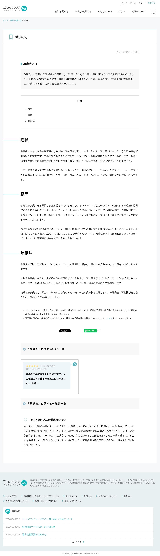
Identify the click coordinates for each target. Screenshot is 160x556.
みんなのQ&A (105, 11)
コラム (121, 11)
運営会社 (128, 496)
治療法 (31, 120)
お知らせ (15, 511)
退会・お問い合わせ (73, 501)
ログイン (152, 3)
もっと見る (76, 542)
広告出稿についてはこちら (46, 501)
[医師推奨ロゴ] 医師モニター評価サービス (41, 496)
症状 (30, 108)
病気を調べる (62, 11)
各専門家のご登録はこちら (17, 501)
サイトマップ (71, 496)
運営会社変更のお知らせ (34, 534)
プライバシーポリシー (107, 496)
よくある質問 (11, 496)
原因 (30, 114)
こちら (109, 318)
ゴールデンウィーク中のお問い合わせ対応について (47, 519)
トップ (5, 20)
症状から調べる (83, 11)
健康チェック (139, 11)
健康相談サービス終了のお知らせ (38, 527)
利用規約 (88, 496)
